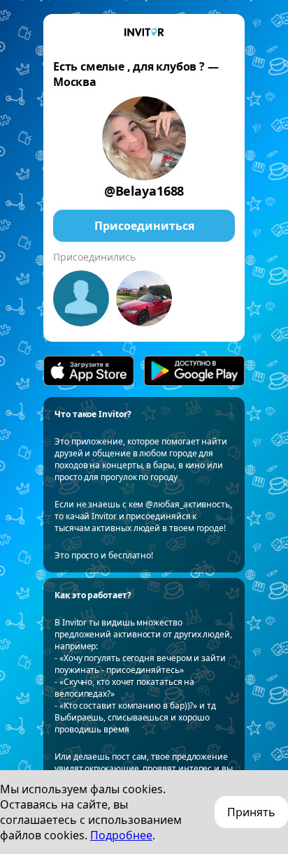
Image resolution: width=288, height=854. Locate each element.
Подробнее (121, 835)
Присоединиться (144, 225)
